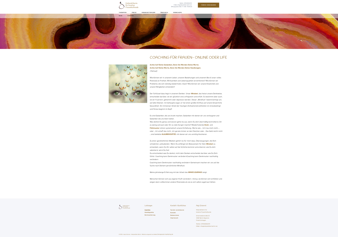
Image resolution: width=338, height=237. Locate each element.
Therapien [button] (122, 12)
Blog (120, 16)
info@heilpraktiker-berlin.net (184, 5)
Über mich (164, 12)
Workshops (177, 12)
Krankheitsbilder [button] (148, 12)
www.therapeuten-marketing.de (163, 234)
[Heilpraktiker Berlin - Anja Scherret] (129, 5)
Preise (134, 12)
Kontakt (131, 16)
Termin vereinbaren (208, 5)
